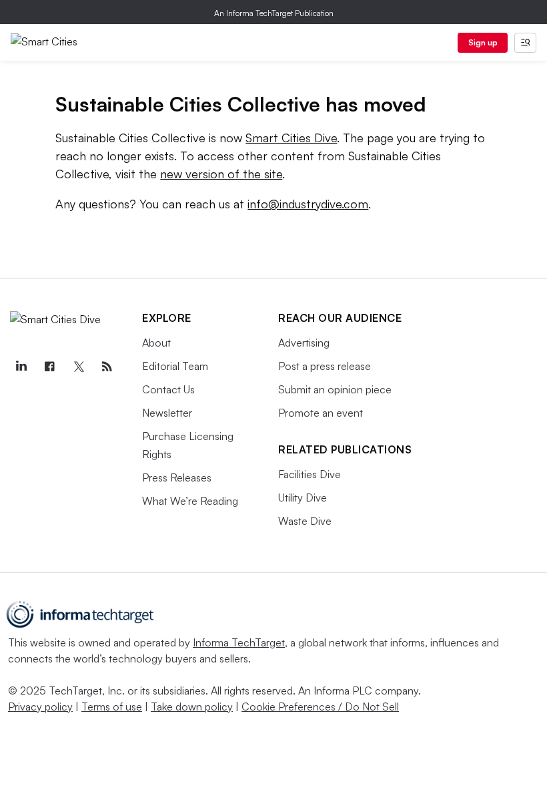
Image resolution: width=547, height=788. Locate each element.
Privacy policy (40, 706)
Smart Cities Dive (291, 137)
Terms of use (111, 706)
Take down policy (192, 706)
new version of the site (221, 173)
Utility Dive (302, 497)
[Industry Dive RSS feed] (107, 367)
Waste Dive (305, 521)
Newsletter (167, 412)
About (156, 342)
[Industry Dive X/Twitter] (78, 367)
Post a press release (324, 366)
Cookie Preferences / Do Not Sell (320, 706)
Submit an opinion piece (335, 389)
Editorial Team (175, 366)
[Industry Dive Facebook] (49, 367)
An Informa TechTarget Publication (274, 13)
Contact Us (168, 389)
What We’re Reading (190, 501)
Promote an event (320, 412)
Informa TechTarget (239, 642)
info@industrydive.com (307, 203)
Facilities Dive (309, 474)
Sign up (483, 42)
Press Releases (176, 477)
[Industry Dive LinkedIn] (21, 367)
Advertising (304, 342)
